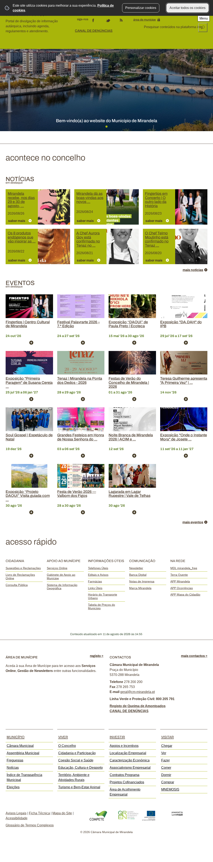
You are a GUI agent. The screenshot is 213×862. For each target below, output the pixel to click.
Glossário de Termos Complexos (30, 825)
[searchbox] (173, 27)
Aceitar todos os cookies (188, 8)
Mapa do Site (62, 813)
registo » (96, 656)
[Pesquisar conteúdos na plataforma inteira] (202, 27)
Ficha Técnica (39, 813)
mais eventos (192, 522)
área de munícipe (144, 19)
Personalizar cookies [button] (140, 8)
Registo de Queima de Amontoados (138, 706)
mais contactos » (194, 656)
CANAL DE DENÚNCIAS (94, 30)
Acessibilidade (16, 818)
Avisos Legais (16, 813)
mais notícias (193, 270)
